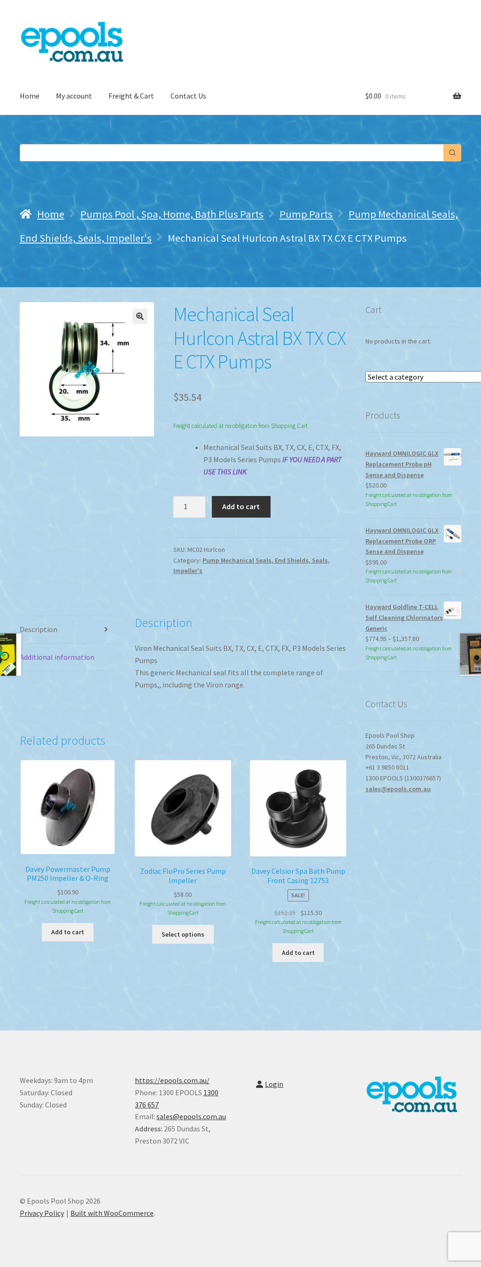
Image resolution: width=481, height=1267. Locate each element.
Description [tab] (38, 629)
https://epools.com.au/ (172, 1080)
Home (29, 95)
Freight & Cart (131, 95)
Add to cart (241, 506)
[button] (139, 316)
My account (74, 95)
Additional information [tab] (57, 657)
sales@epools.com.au (398, 789)
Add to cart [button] (67, 932)
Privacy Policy (42, 1213)
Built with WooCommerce (112, 1213)
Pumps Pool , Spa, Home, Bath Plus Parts (172, 214)
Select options (183, 934)
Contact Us (188, 95)
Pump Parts (306, 214)
